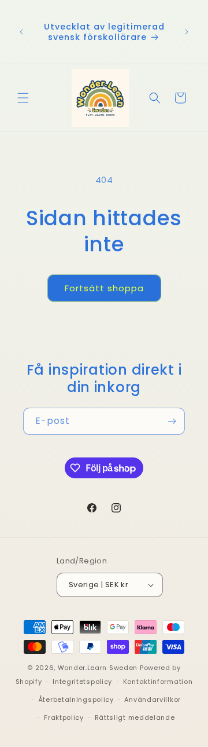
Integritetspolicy (82, 681)
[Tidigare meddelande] (21, 32)
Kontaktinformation (158, 681)
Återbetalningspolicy (76, 699)
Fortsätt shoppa (104, 288)
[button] (23, 98)
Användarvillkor (152, 699)
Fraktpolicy (64, 717)
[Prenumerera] (171, 421)
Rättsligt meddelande (135, 717)
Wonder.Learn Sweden (98, 667)
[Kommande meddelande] (186, 32)
